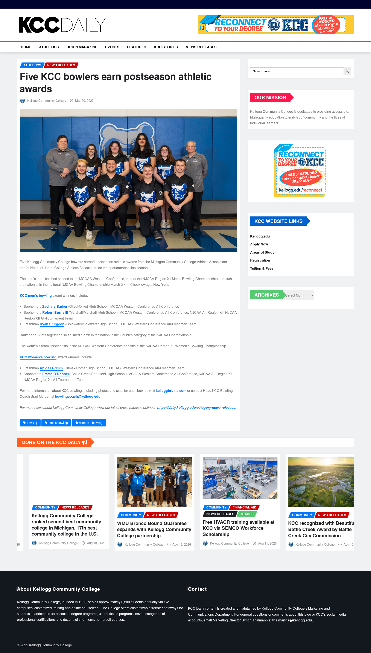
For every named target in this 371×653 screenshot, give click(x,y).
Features (136, 46)
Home (26, 46)
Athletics (49, 46)
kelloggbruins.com (171, 390)
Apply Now (259, 244)
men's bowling (58, 422)
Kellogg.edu (260, 236)
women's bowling (90, 422)
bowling (32, 422)
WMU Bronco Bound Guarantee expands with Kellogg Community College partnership (142, 529)
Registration (260, 260)
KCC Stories (166, 46)
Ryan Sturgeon (52, 323)
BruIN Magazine (82, 46)
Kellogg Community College (46, 100)
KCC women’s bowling (38, 357)
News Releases (201, 46)
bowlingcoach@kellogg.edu (77, 396)
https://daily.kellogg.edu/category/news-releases (196, 407)
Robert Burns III (55, 312)
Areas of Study (262, 252)
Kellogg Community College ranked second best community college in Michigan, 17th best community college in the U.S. (54, 524)
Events (112, 46)
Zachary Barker (54, 306)
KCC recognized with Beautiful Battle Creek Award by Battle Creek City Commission (310, 529)
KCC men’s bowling (36, 295)
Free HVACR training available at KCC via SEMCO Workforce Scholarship (227, 527)
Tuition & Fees (262, 268)
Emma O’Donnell (56, 373)
